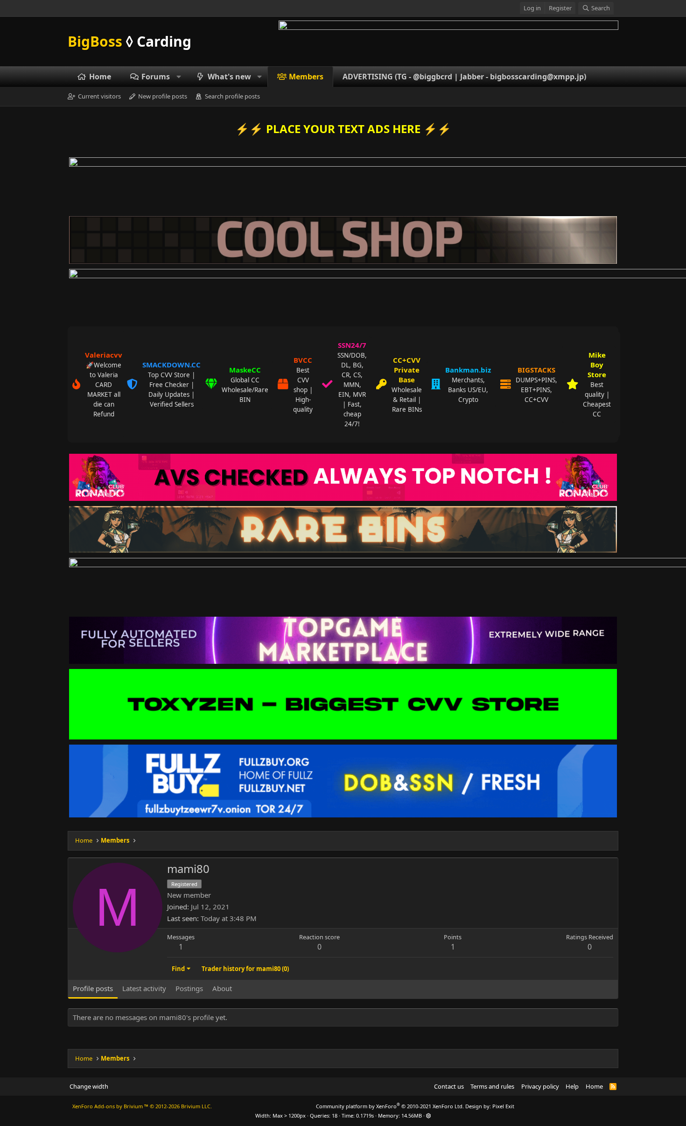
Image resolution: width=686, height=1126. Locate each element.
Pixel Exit (503, 1106)
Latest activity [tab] (144, 988)
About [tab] (222, 988)
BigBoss (129, 41)
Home (100, 76)
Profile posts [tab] (93, 988)
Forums (155, 76)
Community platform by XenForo (390, 1106)
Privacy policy (540, 1086)
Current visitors (99, 96)
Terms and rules (492, 1086)
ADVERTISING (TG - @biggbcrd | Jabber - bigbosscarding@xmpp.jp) (464, 76)
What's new (229, 76)
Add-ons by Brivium (142, 1106)
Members (306, 76)
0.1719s (365, 1115)
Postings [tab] (189, 988)
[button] (179, 76)
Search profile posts (232, 96)
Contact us (449, 1086)
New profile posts (162, 96)
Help (572, 1086)
